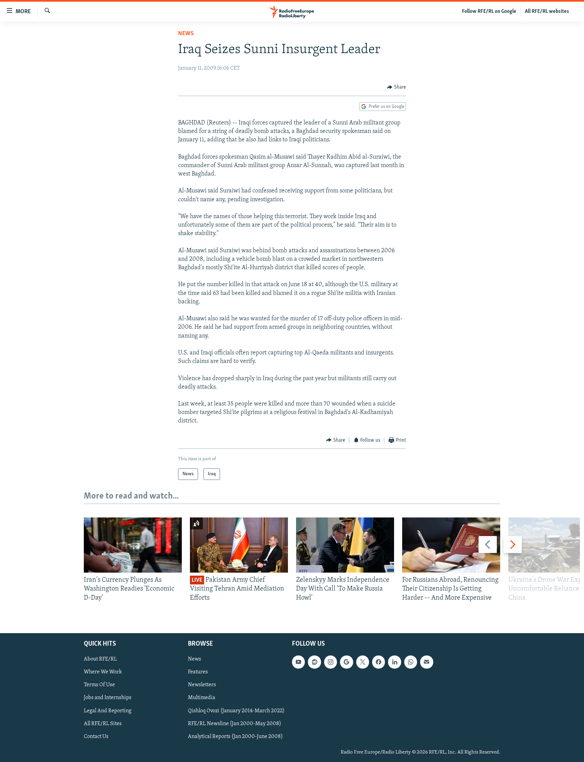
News (186, 34)
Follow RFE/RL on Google (489, 11)
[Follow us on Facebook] (378, 661)
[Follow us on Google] (346, 661)
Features (198, 672)
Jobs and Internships (107, 698)
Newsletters (202, 685)
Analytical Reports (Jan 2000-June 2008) (235, 736)
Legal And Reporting (107, 711)
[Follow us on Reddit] (314, 661)
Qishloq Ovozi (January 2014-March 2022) (236, 711)
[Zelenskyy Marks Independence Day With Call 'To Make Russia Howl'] (345, 545)
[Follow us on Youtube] (298, 661)
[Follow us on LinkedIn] (394, 661)
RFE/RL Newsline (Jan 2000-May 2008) (234, 723)
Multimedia (201, 698)
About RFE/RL (100, 659)
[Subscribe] (426, 661)
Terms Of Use (99, 685)
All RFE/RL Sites (103, 723)
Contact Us (96, 736)
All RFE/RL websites (547, 11)
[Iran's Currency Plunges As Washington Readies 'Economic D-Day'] (133, 545)
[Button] (396, 87)
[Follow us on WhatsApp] (410, 661)
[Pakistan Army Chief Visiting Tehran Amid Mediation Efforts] (239, 545)
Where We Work (103, 672)
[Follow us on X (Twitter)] (362, 661)
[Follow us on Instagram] (330, 661)
